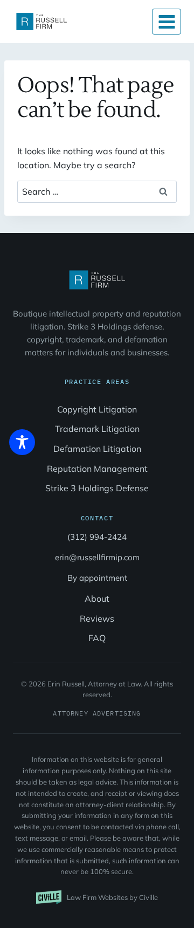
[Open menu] (166, 22)
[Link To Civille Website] (97, 897)
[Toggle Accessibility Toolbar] (22, 442)
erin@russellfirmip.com (97, 557)
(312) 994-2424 (97, 537)
